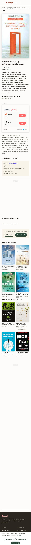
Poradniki (24, 7)
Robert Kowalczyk (20, 326)
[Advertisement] (15, 198)
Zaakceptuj (15, 543)
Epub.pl (9, 3)
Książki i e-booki (6, 530)
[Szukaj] (15, 2)
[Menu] (3, 2)
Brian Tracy (4, 326)
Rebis (8, 69)
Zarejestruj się (21, 235)
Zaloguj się (9, 235)
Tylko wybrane (22, 539)
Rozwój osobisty (6, 8)
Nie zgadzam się (9, 539)
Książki (8, 7)
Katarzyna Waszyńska (21, 329)
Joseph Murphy (6, 67)
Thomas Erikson (19, 356)
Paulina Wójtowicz (6, 356)
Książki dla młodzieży (15, 7)
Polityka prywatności (22, 530)
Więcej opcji (19, 535)
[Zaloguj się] (20, 2)
